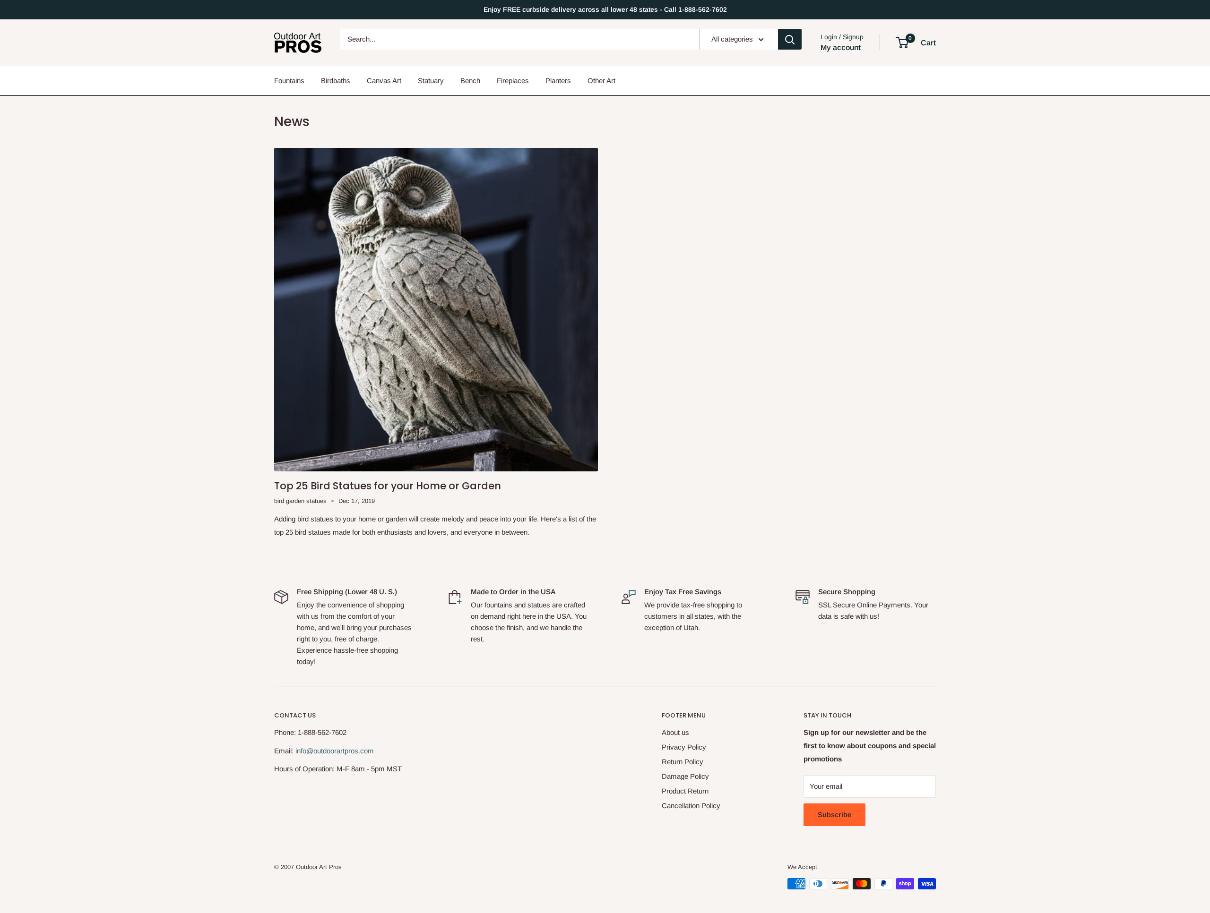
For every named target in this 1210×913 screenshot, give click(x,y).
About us (675, 732)
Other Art (601, 81)
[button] (902, 42)
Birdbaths (335, 81)
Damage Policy (685, 776)
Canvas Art (384, 81)
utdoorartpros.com (345, 751)
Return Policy (682, 762)
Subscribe (834, 815)
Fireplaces (513, 81)
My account (841, 47)
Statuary (431, 81)
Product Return (685, 791)
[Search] (790, 39)
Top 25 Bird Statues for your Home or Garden (387, 486)
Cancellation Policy (691, 806)
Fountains (289, 81)
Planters (558, 81)
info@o (306, 751)
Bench (470, 81)
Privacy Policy (684, 747)
